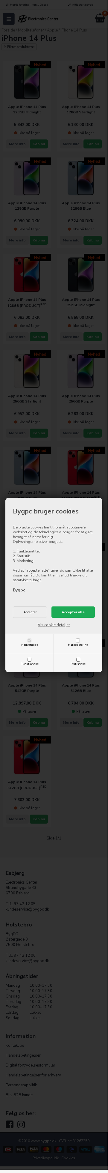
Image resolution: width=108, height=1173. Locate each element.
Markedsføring (78, 644)
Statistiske (78, 664)
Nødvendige (29, 644)
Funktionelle (30, 664)
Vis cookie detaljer (54, 625)
